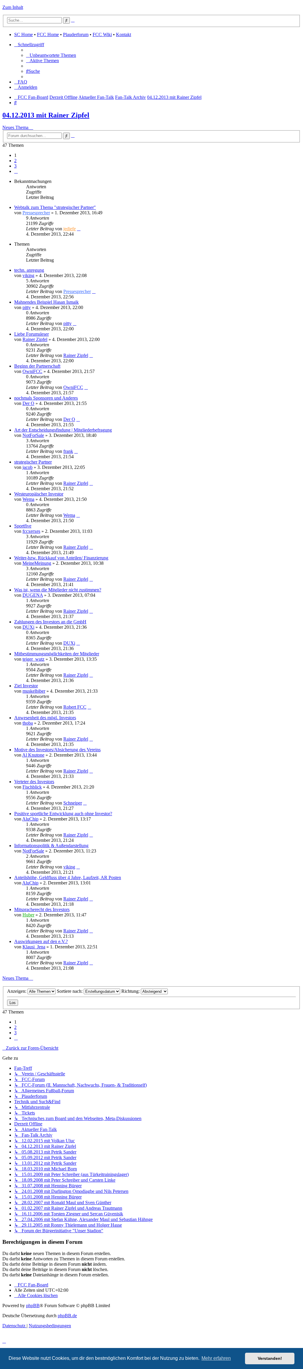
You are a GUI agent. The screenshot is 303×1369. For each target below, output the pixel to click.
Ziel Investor (26, 685)
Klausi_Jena (33, 946)
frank (68, 451)
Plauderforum (75, 34)
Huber (28, 914)
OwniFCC (32, 371)
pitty (26, 307)
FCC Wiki (102, 34)
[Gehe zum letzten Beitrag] (78, 228)
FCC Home (48, 34)
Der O (28, 403)
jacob (27, 467)
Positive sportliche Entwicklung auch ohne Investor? (63, 813)
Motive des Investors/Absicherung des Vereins (57, 749)
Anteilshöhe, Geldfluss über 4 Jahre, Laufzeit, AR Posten (67, 877)
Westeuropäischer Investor (38, 493)
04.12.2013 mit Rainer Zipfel (45, 115)
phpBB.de (67, 1315)
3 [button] (15, 165)
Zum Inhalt (12, 7)
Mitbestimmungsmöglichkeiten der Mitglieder (56, 653)
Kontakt (123, 34)
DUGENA (32, 595)
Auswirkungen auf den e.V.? (41, 941)
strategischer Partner (33, 461)
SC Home (23, 34)
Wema (28, 499)
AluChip (30, 818)
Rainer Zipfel (34, 339)
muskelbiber (33, 691)
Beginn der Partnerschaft (37, 366)
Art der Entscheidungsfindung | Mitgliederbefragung (63, 429)
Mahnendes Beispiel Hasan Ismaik (46, 302)
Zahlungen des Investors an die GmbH (50, 621)
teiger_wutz (33, 659)
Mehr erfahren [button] (216, 1358)
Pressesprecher (36, 212)
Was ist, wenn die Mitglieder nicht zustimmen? (57, 589)
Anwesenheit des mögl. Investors (45, 717)
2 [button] (15, 160)
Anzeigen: (17, 991)
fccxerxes (31, 531)
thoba (27, 722)
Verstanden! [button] (270, 1358)
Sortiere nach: (70, 991)
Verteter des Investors (34, 781)
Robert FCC (74, 707)
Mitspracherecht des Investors (42, 909)
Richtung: (131, 991)
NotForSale (33, 435)
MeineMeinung (36, 563)
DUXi (28, 627)
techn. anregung (29, 270)
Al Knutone (33, 754)
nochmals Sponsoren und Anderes (46, 397)
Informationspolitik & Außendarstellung (51, 845)
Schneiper (72, 802)
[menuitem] (51, 55)
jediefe (69, 228)
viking (28, 275)
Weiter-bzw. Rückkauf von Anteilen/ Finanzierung (61, 557)
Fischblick (32, 786)
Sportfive (22, 525)
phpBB (33, 1305)
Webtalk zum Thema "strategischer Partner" (55, 207)
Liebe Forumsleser (31, 334)
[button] (16, 171)
